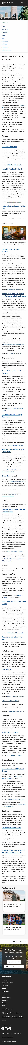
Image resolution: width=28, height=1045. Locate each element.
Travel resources (5, 985)
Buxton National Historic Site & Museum (12, 372)
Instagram (5, 597)
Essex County (5, 29)
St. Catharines (5, 41)
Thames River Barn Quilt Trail (16, 481)
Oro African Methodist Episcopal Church (13, 770)
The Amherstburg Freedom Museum (11, 250)
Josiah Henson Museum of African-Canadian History (13, 510)
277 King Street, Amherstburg (15, 289)
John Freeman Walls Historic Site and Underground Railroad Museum (14, 294)
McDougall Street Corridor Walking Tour (13, 207)
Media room (4, 1000)
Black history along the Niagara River (12, 638)
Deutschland (19, 1013)
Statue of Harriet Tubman (10, 701)
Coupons (4, 987)
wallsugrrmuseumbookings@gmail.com (13, 344)
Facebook (19, 595)
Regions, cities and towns (7, 982)
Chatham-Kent (5, 32)
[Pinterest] (10, 1029)
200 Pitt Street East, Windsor (14, 165)
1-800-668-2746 (15, 962)
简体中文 (12, 1013)
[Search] (22, 3)
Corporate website (6, 997)
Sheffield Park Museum (10, 732)
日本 (3, 1013)
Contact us (4, 995)
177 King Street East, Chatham (15, 445)
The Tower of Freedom (9, 146)
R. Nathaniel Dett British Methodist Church (14, 602)
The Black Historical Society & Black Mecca (12, 415)
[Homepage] (7, 3)
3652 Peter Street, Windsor (14, 202)
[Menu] (25, 3)
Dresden (3, 35)
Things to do (4, 980)
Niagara (3, 38)
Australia (20, 1016)
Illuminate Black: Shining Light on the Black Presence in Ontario (13, 851)
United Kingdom (6, 1016)
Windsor (3, 26)
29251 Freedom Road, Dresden (15, 551)
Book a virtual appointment (15, 966)
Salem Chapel (6, 669)
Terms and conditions (7, 1033)
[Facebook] (3, 1029)
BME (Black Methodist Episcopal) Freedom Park (13, 450)
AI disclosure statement (7, 1036)
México (4, 1020)
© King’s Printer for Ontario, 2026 (9, 1041)
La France (14, 1016)
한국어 (7, 1013)
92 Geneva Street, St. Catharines (15, 696)
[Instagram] (6, 1029)
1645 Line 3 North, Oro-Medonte (15, 799)
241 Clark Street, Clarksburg (14, 755)
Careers (3, 1005)
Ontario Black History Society (12, 827)
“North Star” (6, 476)
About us (4, 1002)
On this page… (5, 22)
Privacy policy (17, 1033)
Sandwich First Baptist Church (12, 169)
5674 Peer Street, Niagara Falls (15, 632)
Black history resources (7, 50)
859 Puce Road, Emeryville (14, 353)
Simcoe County (5, 47)
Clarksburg (4, 44)
